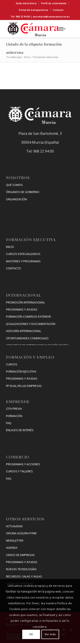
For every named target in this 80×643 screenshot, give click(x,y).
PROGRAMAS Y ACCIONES (23, 464)
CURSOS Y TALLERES (19, 471)
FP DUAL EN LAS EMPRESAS (24, 386)
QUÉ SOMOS (14, 185)
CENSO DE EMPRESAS (20, 555)
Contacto (58, 10)
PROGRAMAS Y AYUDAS (21, 309)
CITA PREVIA (14, 409)
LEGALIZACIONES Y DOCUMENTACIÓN (30, 324)
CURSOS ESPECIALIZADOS (23, 254)
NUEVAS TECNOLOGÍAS (21, 569)
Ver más (50, 634)
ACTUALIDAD (14, 526)
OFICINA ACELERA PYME (21, 533)
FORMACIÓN (14, 416)
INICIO (10, 247)
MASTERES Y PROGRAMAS (23, 261)
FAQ (8, 423)
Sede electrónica (26, 3)
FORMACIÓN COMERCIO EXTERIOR (28, 317)
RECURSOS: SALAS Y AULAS (24, 576)
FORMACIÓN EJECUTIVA (21, 371)
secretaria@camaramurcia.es (51, 16)
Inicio (27, 57)
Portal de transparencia (33, 10)
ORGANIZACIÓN (16, 199)
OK (31, 634)
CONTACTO (13, 268)
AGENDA (11, 548)
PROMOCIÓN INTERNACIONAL (25, 302)
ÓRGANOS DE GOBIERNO (22, 192)
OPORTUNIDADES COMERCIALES (27, 338)
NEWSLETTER (14, 541)
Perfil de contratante (53, 3)
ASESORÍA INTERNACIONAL (23, 331)
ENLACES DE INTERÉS (20, 430)
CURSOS (11, 364)
